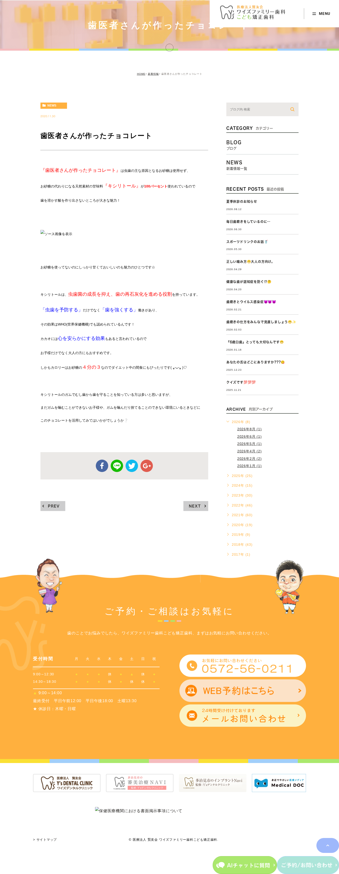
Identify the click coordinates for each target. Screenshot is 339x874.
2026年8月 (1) (249, 429)
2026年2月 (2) (249, 459)
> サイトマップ (45, 839)
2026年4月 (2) (249, 451)
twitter (132, 466)
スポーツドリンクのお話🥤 (247, 241)
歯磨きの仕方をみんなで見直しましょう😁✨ (261, 322)
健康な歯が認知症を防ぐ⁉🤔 (248, 281)
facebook (102, 466)
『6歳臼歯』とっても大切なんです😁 (255, 342)
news (51, 105)
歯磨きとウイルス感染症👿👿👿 (251, 301)
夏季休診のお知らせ (241, 201)
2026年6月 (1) (249, 436)
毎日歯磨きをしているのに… (248, 221)
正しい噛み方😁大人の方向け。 (250, 261)
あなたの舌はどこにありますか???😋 (255, 362)
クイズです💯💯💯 (241, 382)
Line (117, 466)
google (146, 466)
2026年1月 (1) (249, 466)
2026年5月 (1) (249, 444)
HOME (141, 74)
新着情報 (153, 74)
